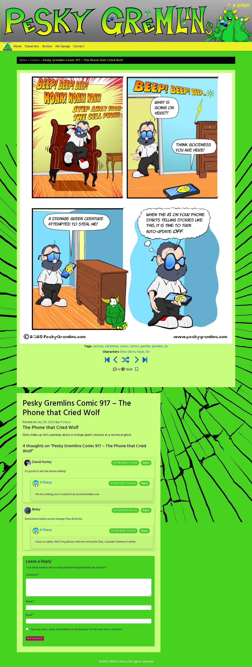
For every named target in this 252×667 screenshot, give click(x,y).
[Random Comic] (125, 360)
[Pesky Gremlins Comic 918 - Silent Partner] (136, 360)
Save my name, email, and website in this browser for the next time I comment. (77, 630)
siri (166, 346)
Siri (148, 351)
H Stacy (65, 422)
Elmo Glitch (127, 351)
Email (29, 615)
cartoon (98, 346)
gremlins (157, 346)
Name (29, 602)
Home (17, 46)
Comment (32, 575)
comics (134, 346)
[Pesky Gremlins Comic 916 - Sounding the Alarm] (115, 360)
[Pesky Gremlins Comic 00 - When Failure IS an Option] (107, 360)
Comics (35, 60)
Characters (32, 46)
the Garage (62, 46)
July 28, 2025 (46, 422)
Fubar (140, 351)
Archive (47, 46)
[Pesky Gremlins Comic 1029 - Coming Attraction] (145, 360)
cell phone (111, 346)
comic (124, 346)
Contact (78, 46)
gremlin (145, 346)
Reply (146, 463)
